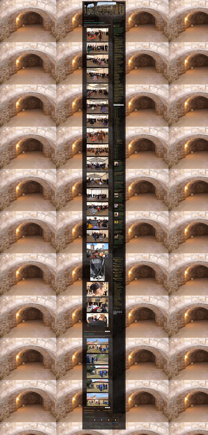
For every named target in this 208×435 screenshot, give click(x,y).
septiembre (117, 122)
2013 (115, 156)
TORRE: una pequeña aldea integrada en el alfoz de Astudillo (118, 72)
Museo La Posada (117, 294)
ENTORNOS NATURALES (118, 84)
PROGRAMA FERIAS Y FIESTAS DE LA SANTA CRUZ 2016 (118, 232)
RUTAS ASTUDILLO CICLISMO (117, 101)
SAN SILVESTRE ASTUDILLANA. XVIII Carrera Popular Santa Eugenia (121, 237)
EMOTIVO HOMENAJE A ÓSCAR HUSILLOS (121, 163)
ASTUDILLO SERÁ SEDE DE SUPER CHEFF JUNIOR (118, 182)
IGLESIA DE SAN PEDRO (118, 61)
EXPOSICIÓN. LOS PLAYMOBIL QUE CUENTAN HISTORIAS (119, 95)
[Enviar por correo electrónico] (105, 331)
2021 (115, 115)
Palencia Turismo (117, 295)
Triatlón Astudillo (117, 302)
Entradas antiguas (107, 410)
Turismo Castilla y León (118, 303)
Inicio (99, 410)
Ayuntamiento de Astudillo (118, 286)
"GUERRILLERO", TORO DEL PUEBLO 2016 (121, 213)
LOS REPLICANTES (118, 276)
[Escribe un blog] (106, 331)
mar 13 (117, 134)
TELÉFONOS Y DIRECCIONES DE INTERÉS (119, 39)
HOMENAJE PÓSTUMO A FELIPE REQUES (121, 222)
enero (116, 146)
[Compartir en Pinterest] (109, 331)
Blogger (117, 426)
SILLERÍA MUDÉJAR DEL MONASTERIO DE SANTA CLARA (118, 57)
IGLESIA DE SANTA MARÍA (118, 62)
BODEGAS (116, 64)
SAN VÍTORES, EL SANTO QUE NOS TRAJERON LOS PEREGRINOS (118, 89)
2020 (115, 117)
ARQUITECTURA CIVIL (118, 63)
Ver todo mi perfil (116, 34)
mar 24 (117, 133)
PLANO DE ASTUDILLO (118, 43)
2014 (115, 155)
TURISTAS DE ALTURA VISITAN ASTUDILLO (121, 195)
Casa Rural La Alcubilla (118, 289)
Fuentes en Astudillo (118, 272)
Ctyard (116, 263)
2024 (115, 111)
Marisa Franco (117, 26)
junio (116, 126)
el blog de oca (117, 265)
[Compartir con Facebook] (108, 331)
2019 (115, 148)
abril (116, 129)
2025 (115, 110)
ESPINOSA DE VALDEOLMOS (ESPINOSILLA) (116, 75)
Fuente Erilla (116, 273)
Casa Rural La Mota (117, 290)
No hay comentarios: (100, 331)
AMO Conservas (117, 285)
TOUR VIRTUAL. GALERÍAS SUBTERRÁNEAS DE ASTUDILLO (119, 47)
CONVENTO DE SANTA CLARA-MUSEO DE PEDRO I (118, 52)
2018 (115, 149)
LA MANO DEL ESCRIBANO (118, 91)
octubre (116, 121)
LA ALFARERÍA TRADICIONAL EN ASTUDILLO (117, 78)
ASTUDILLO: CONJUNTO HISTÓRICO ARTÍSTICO (118, 41)
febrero (116, 145)
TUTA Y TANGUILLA (89, 334)
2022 (115, 114)
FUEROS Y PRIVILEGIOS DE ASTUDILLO (118, 68)
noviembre (117, 119)
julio (116, 125)
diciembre (117, 118)
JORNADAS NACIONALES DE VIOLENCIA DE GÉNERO (119, 93)
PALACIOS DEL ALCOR (118, 70)
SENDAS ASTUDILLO (117, 97)
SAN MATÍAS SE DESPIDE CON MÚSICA (94, 22)
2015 (115, 153)
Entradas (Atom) (91, 412)
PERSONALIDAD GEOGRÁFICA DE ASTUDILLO (117, 82)
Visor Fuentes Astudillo (118, 304)
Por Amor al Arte (116, 296)
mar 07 (117, 137)
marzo (116, 130)
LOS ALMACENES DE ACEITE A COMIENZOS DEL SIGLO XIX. (119, 86)
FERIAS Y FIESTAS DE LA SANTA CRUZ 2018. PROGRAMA (118, 191)
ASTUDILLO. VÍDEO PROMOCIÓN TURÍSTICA (118, 50)
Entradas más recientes (89, 410)
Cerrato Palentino (117, 293)
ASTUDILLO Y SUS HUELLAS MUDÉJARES (118, 55)
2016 (115, 152)
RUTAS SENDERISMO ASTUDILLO (118, 99)
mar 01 (117, 138)
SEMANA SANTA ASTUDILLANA (117, 66)
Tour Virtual (116, 301)
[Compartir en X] (107, 331)
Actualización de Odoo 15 (118, 264)
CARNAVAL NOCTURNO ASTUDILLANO (121, 205)
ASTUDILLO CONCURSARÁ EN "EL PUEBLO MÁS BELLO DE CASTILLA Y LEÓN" (118, 173)
